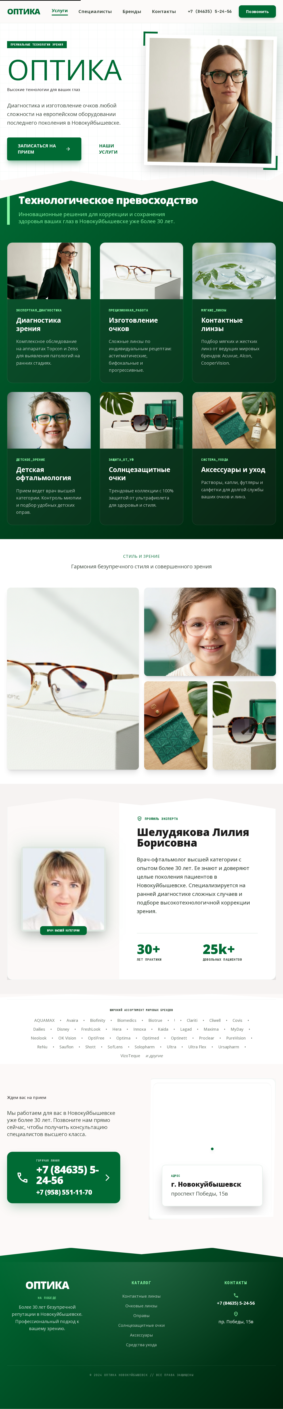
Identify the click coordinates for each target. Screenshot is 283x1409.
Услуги (60, 10)
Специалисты (95, 11)
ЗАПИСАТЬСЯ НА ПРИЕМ (44, 149)
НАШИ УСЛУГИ (108, 149)
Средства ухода (141, 1344)
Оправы (141, 1315)
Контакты (164, 11)
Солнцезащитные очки (141, 1325)
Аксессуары (141, 1335)
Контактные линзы (141, 1296)
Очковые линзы (141, 1305)
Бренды (131, 11)
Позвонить (257, 11)
